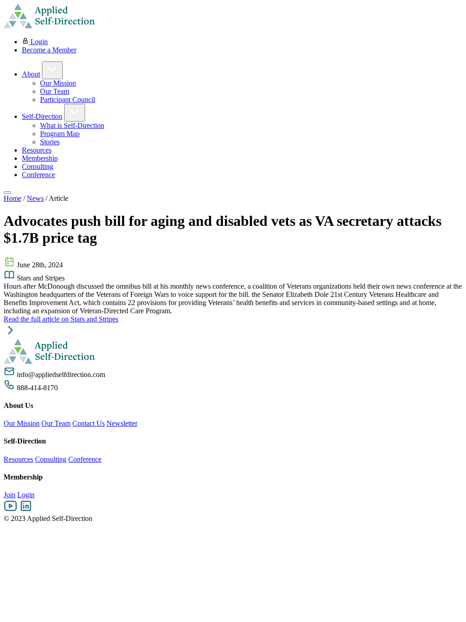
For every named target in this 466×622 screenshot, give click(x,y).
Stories (50, 142)
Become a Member (49, 50)
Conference (38, 174)
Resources (36, 150)
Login (38, 42)
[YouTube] (10, 510)
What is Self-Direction (72, 125)
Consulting (37, 166)
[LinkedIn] (26, 510)
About (31, 74)
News (35, 198)
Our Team (54, 91)
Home (12, 198)
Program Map (60, 134)
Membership (40, 158)
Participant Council (67, 99)
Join (9, 495)
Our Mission (58, 83)
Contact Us (88, 423)
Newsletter (121, 423)
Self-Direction (42, 116)
